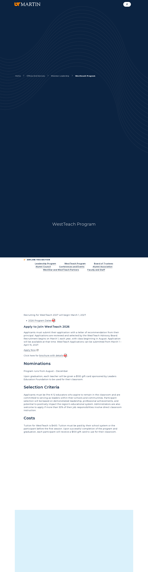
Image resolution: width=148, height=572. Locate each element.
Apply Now (30, 350)
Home (18, 76)
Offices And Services (36, 76)
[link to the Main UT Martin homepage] (27, 4)
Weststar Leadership (60, 76)
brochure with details (51, 355)
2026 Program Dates (39, 320)
